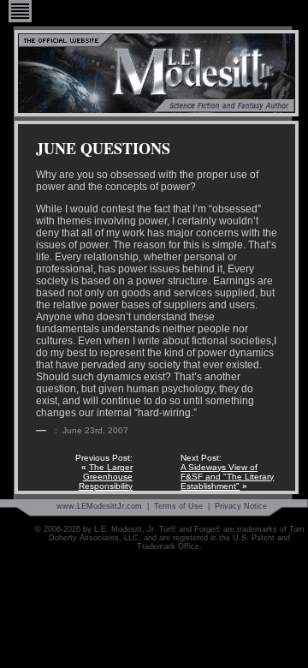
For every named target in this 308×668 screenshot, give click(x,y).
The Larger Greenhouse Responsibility (106, 476)
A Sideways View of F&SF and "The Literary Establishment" (227, 476)
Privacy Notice (241, 506)
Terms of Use (178, 506)
